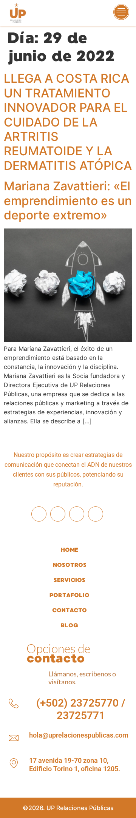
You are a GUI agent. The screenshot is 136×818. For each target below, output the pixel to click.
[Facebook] (38, 514)
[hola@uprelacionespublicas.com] (13, 738)
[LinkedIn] (76, 514)
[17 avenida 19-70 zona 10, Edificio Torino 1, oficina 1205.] (13, 763)
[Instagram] (57, 514)
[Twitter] (95, 514)
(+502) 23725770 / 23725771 (80, 709)
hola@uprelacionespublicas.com (78, 735)
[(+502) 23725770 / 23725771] (13, 703)
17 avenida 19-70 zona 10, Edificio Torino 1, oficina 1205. (74, 764)
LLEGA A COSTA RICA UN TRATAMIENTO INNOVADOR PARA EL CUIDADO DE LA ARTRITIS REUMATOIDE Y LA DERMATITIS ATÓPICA (68, 122)
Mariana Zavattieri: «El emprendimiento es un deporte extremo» (68, 200)
